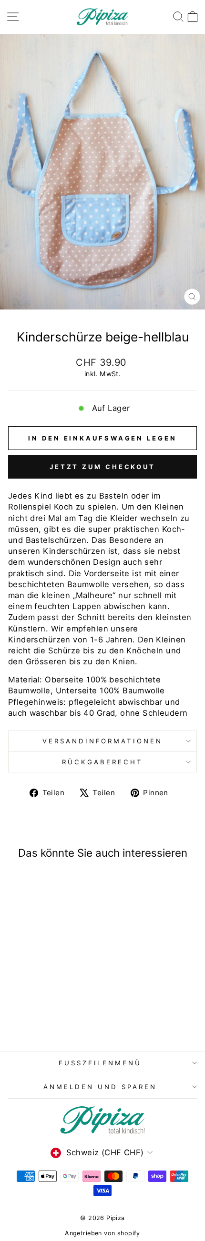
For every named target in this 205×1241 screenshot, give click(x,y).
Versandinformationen (102, 741)
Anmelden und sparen (100, 1087)
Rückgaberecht (102, 762)
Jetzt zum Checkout (102, 466)
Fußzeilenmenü (100, 1063)
